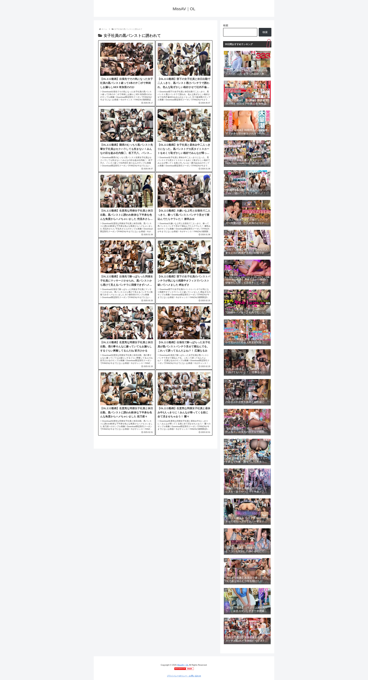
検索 (225, 25)
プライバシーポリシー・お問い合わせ (184, 676)
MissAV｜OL (182, 665)
